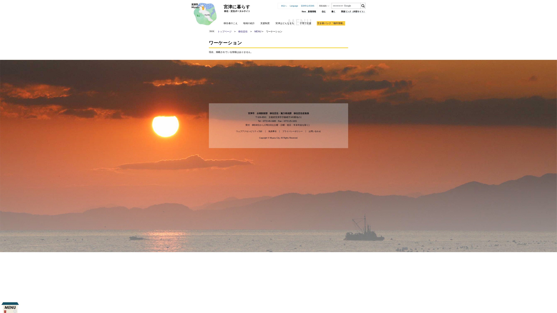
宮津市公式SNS (307, 6)
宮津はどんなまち (284, 23)
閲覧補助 (323, 6)
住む (324, 11)
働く (333, 11)
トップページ (225, 31)
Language (294, 6)
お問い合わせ (315, 131)
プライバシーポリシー (292, 131)
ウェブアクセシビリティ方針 (249, 131)
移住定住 (243, 31)
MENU (257, 31)
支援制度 (265, 23)
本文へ (284, 6)
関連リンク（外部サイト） (353, 11)
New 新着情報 (309, 11)
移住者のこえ (231, 23)
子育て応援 (305, 23)
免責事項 (272, 131)
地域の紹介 (249, 23)
